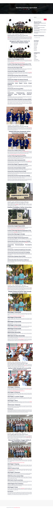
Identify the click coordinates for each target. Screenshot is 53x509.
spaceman (26, 242)
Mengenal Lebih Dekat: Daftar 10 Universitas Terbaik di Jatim (18, 35)
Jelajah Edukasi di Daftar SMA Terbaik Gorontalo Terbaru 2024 (18, 286)
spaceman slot (16, 326)
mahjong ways (16, 204)
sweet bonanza (23, 488)
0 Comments (22, 34)
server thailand (30, 72)
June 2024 (35, 47)
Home (24, 9)
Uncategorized (36, 59)
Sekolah (20, 285)
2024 (26, 9)
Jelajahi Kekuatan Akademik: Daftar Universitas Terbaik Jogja (17, 62)
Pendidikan (17, 34)
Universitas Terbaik (21, 201)
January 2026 (36, 43)
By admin (13, 34)
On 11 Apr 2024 (9, 285)
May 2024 (35, 48)
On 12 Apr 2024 (9, 34)
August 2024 (36, 44)
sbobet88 (30, 401)
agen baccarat (11, 469)
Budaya (35, 55)
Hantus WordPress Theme (17, 507)
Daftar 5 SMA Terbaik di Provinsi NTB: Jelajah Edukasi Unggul (18, 363)
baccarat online (30, 127)
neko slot (25, 365)
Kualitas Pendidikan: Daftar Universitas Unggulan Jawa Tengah (17, 154)
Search (35, 17)
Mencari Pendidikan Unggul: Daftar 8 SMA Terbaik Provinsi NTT (18, 434)
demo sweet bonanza (28, 389)
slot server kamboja (28, 436)
